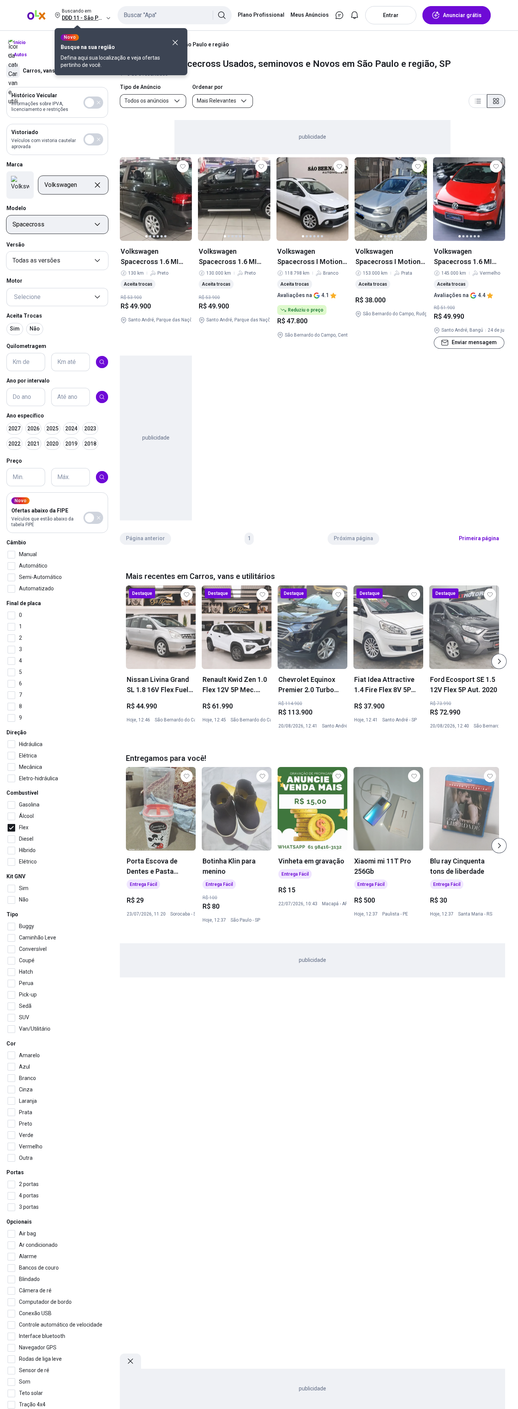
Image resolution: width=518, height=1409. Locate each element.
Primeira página (479, 538)
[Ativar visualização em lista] (478, 101)
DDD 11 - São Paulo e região (194, 44)
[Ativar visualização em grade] (496, 101)
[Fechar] (175, 42)
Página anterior (145, 538)
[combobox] (175, 15)
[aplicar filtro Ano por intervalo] (102, 397)
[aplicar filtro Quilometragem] (102, 362)
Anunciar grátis (462, 15)
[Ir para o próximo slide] (499, 661)
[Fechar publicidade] (130, 1361)
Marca (14, 164)
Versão (15, 245)
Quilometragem (26, 346)
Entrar (391, 15)
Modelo (16, 208)
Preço (14, 461)
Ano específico (25, 416)
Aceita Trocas (24, 316)
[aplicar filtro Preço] (102, 477)
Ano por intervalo (28, 381)
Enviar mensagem (474, 342)
